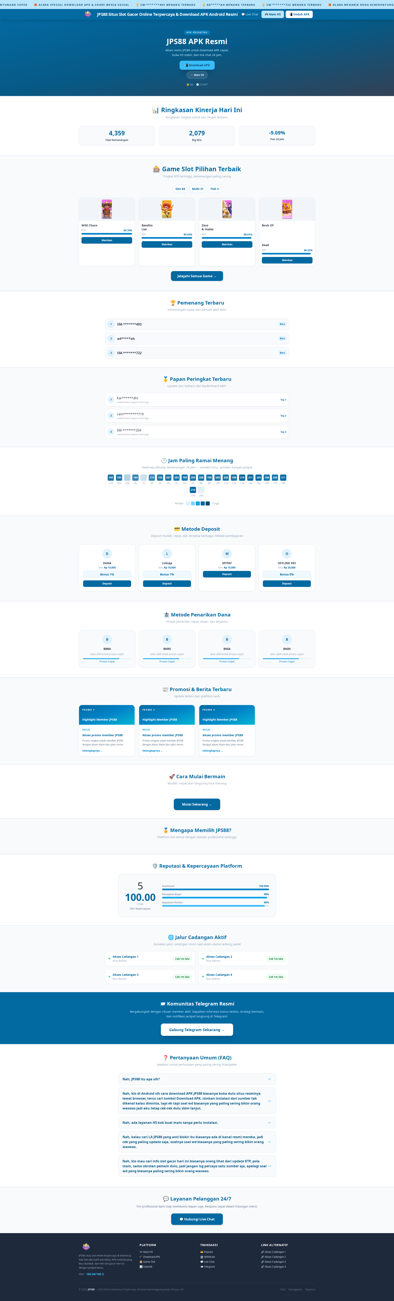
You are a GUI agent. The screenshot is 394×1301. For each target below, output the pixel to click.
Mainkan (107, 240)
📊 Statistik (146, 1266)
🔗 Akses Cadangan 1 (273, 1252)
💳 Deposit (206, 1252)
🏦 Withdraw (207, 1257)
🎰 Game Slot (147, 1261)
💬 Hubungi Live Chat (197, 1219)
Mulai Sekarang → (197, 804)
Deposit (107, 583)
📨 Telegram (207, 1266)
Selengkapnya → (92, 750)
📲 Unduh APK (299, 14)
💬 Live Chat (249, 14)
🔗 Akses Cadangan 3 (273, 1261)
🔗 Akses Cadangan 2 (273, 1257)
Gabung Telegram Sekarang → (197, 1029)
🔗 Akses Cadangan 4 (273, 1266)
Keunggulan (295, 1289)
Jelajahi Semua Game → (197, 276)
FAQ (283, 1289)
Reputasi (310, 1289)
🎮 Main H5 (273, 14)
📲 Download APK (197, 65)
